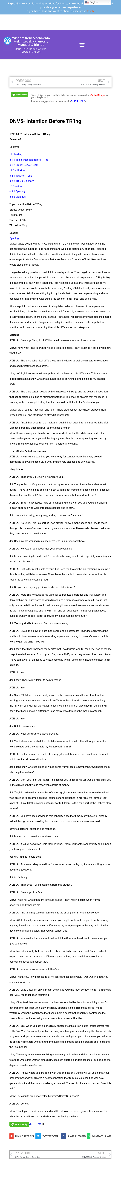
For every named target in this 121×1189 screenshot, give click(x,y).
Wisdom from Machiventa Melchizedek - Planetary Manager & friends (31, 41)
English (93, 2)
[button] (82, 45)
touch (90, 11)
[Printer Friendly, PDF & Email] (19, 94)
